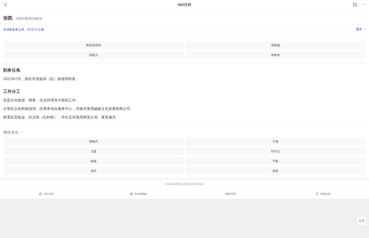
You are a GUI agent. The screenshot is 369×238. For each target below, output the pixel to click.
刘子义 (275, 151)
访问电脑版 (140, 193)
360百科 (184, 5)
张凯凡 (93, 55)
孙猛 (94, 161)
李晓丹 (93, 141)
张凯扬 (275, 45)
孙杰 (275, 171)
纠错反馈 (325, 193)
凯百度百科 (93, 45)
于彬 (275, 161)
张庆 (94, 171)
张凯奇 (275, 55)
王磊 (94, 151)
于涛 (275, 141)
